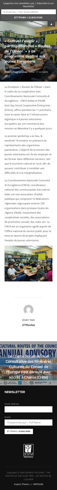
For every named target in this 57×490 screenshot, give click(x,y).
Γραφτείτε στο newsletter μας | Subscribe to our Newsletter (28, 5)
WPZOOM (38, 484)
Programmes (20, 72)
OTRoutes (14, 67)
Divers (8, 72)
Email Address (12, 403)
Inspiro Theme (21, 484)
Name (8, 417)
